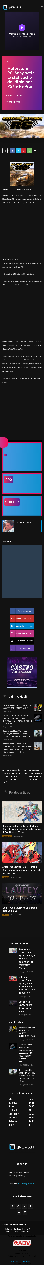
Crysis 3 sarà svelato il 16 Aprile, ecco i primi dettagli (32, 776)
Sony (7, 61)
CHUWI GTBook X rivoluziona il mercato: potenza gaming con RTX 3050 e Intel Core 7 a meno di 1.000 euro (17, 719)
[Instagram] (30, 1206)
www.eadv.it (16, 1261)
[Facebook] (12, 150)
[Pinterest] (23, 150)
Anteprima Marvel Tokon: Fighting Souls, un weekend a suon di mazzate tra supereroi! (21, 870)
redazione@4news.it (26, 1184)
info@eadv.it (28, 1261)
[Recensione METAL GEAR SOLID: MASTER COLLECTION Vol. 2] (38, 708)
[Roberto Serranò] (8, 526)
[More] (35, 150)
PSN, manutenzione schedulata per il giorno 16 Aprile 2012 (11, 778)
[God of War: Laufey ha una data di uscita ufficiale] (22, 893)
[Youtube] (19, 1212)
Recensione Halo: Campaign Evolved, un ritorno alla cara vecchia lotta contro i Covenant (16, 734)
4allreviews (7, 836)
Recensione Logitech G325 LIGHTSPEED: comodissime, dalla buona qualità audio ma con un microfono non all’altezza (17, 748)
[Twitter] (18, 150)
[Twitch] (25, 1212)
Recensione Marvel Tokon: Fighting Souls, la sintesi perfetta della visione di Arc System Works (21, 829)
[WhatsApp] (29, 150)
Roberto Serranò (15, 96)
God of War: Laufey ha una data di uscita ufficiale (19, 909)
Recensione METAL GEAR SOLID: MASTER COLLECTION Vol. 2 (16, 707)
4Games (6, 877)
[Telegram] (18, 1206)
